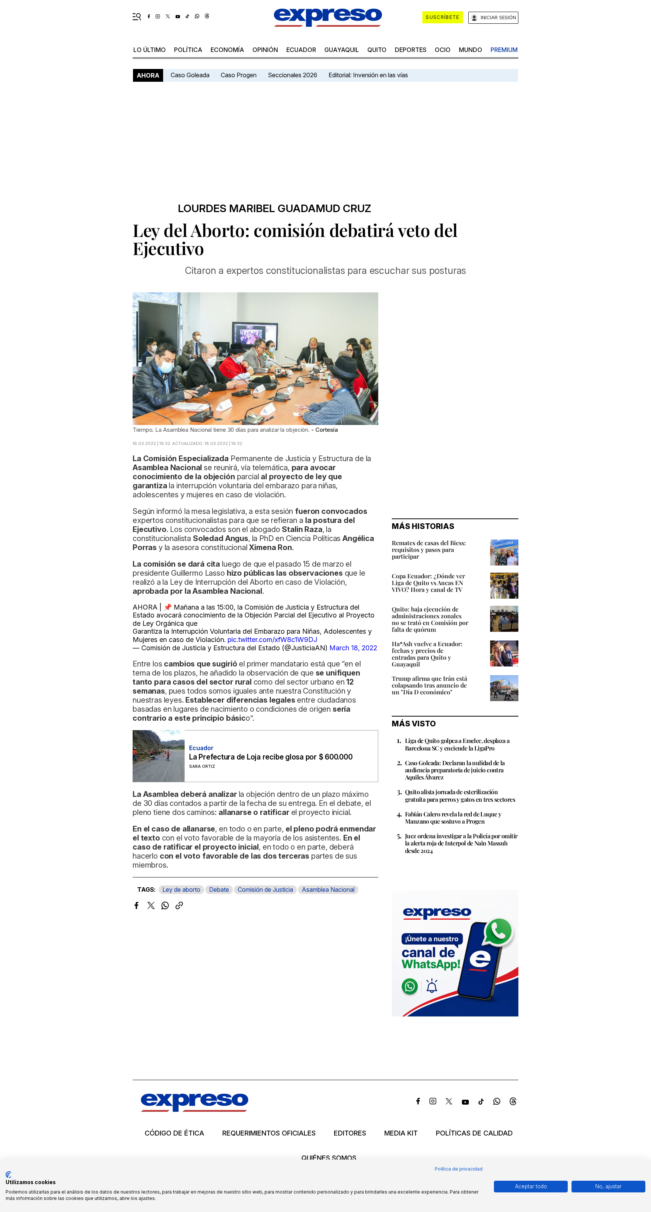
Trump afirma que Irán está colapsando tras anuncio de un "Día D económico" (429, 685)
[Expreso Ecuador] (194, 1109)
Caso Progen (239, 75)
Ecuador (301, 49)
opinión (265, 49)
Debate (219, 889)
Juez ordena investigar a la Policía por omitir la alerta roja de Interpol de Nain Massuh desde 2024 (461, 843)
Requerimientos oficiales (269, 1133)
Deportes (410, 49)
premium (504, 49)
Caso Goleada (190, 75)
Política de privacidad (459, 1169)
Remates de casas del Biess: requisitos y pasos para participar (429, 549)
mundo (470, 49)
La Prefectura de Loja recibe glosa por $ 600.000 (270, 757)
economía (227, 49)
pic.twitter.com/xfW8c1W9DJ (272, 639)
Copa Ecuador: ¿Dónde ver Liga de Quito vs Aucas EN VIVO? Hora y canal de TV (428, 582)
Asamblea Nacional (328, 889)
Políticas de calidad (474, 1133)
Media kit (401, 1133)
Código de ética (174, 1133)
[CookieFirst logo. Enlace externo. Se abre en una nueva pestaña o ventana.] (8, 1174)
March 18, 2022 (353, 648)
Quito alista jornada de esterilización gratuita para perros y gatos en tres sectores (460, 795)
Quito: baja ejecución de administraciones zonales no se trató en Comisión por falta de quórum (430, 619)
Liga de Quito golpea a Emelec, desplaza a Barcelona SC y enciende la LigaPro (457, 744)
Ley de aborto (181, 889)
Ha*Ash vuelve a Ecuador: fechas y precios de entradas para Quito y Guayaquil (427, 654)
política (188, 49)
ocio (443, 49)
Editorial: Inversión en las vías (368, 75)
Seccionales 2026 (292, 75)
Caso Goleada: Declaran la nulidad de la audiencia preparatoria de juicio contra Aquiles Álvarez (455, 770)
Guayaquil (341, 49)
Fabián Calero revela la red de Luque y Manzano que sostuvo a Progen (453, 817)
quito (377, 49)
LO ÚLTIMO (149, 49)
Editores (350, 1133)
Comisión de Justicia (265, 889)
